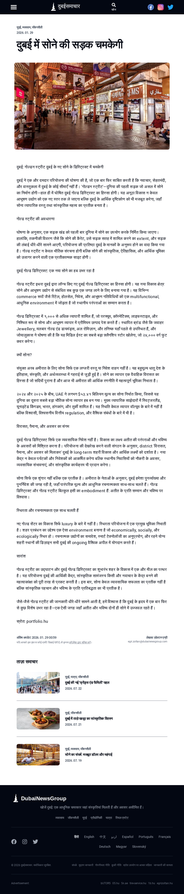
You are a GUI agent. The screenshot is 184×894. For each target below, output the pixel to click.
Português (146, 837)
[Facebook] (14, 841)
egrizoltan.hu (165, 883)
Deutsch (105, 846)
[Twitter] (35, 841)
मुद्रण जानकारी (86, 865)
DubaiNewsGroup (43, 798)
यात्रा (109, 818)
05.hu (115, 883)
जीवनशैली (73, 818)
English (89, 837)
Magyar (121, 846)
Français (165, 837)
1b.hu (151, 883)
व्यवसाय (59, 818)
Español (127, 837)
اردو (114, 837)
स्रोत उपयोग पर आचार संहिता (137, 865)
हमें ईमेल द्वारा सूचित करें (79, 642)
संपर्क (74, 865)
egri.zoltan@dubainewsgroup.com (147, 641)
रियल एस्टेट (122, 818)
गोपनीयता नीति (102, 865)
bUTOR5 (106, 883)
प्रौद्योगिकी (96, 818)
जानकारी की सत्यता (163, 865)
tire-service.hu (138, 883)
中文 (103, 837)
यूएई (84, 818)
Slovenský (139, 846)
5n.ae (124, 883)
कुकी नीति (116, 865)
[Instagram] (24, 841)
